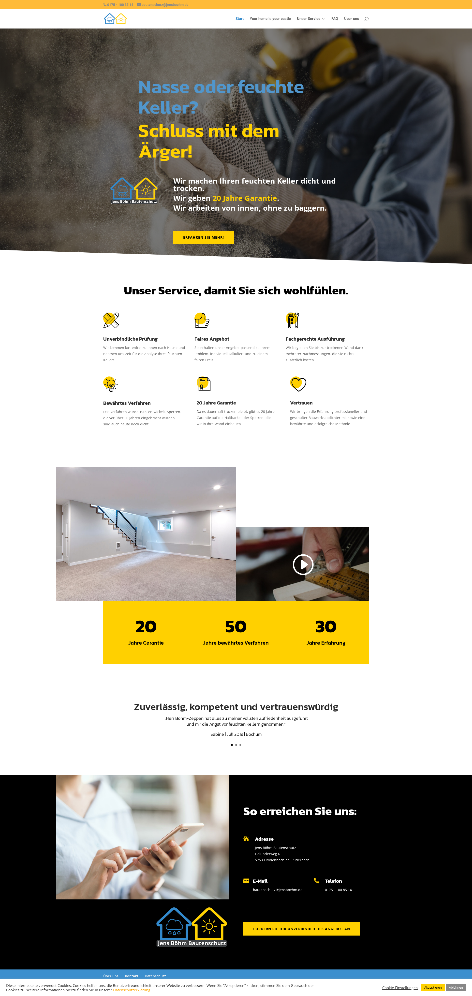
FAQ (334, 19)
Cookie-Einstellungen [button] (400, 987)
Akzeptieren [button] (433, 987)
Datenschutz (155, 976)
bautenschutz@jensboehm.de (277, 889)
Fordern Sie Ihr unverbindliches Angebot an (301, 928)
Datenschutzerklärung (131, 989)
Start (240, 19)
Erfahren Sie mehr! (203, 237)
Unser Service (308, 19)
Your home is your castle (270, 19)
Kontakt (131, 976)
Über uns (351, 19)
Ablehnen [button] (456, 987)
